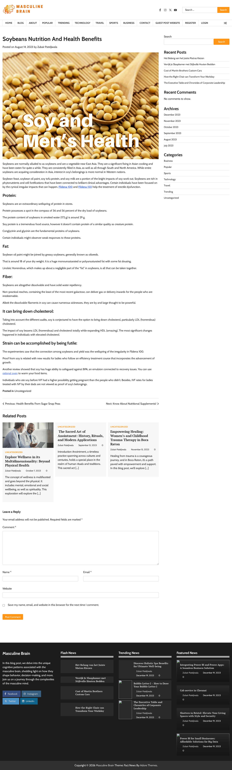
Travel (100, 22)
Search (168, 36)
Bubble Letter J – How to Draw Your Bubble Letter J (151, 665)
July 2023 (168, 145)
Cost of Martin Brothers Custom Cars (183, 70)
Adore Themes (148, 765)
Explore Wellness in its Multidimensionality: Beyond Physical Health (27, 461)
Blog (20, 22)
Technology (82, 22)
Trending (63, 22)
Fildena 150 (85, 186)
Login (204, 22)
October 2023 (171, 127)
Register (190, 22)
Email (87, 572)
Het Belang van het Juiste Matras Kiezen (184, 58)
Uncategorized (22, 391)
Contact (145, 22)
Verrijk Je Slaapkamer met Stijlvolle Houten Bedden (189, 64)
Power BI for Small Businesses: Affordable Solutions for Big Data (199, 740)
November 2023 (172, 120)
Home (8, 22)
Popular (47, 22)
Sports (113, 22)
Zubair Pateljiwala (47, 47)
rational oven (10, 373)
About (33, 22)
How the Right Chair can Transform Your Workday (189, 76)
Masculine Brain (105, 765)
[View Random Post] (225, 23)
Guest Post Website (168, 22)
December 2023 (172, 114)
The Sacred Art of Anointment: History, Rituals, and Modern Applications (81, 435)
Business (128, 22)
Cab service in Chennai (193, 690)
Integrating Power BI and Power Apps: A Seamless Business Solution (202, 666)
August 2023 (170, 139)
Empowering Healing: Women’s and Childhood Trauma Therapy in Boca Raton (129, 437)
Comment (9, 527)
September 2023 (172, 133)
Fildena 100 (66, 186)
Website (7, 588)
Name (7, 572)
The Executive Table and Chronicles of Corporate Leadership (194, 82)
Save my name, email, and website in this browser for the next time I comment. (53, 604)
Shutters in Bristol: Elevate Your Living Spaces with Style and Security (203, 714)
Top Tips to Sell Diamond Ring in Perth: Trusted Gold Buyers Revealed (151, 705)
